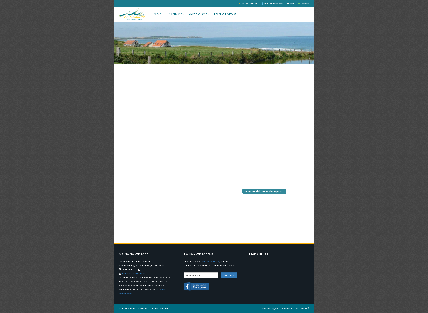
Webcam (305, 3)
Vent (292, 3)
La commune (175, 14)
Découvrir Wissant (225, 14)
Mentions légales (270, 308)
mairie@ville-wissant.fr (133, 273)
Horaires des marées (273, 3)
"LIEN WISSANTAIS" (210, 261)
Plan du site (287, 308)
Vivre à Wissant (198, 14)
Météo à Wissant (249, 3)
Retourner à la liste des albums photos (264, 191)
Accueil (158, 14)
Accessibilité (302, 308)
